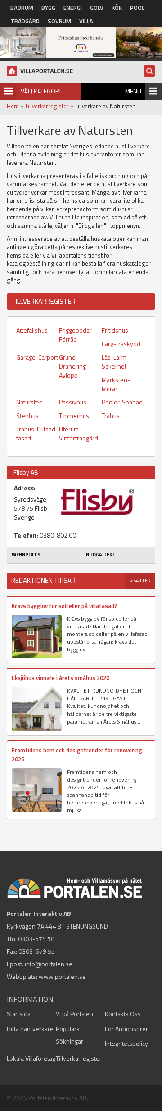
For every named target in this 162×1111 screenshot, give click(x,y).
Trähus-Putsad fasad (35, 433)
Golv (97, 7)
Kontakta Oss (123, 1013)
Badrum (21, 7)
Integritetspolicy (126, 1043)
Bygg (48, 7)
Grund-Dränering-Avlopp (74, 366)
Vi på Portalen (74, 1013)
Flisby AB (26, 472)
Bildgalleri (100, 554)
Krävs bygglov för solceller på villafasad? (64, 605)
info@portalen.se (48, 964)
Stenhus (27, 415)
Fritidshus (115, 330)
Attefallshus (32, 330)
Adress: (25, 488)
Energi (72, 7)
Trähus (111, 415)
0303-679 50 (36, 938)
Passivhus (72, 402)
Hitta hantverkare (30, 1028)
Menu (133, 91)
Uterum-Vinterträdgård (78, 433)
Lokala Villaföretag (31, 1058)
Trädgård (25, 21)
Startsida (19, 1013)
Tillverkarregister (47, 106)
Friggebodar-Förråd (76, 334)
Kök (117, 7)
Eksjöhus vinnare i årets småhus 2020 (60, 677)
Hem (13, 106)
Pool (137, 7)
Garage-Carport (37, 357)
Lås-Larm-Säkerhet (115, 361)
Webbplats (26, 554)
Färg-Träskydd (121, 343)
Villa (86, 21)
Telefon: (26, 535)
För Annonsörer (126, 1028)
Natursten (29, 402)
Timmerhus (74, 415)
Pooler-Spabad (122, 402)
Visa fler (140, 580)
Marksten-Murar (116, 384)
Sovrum (59, 21)
